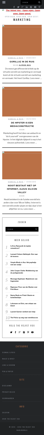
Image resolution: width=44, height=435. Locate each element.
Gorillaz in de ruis (22, 61)
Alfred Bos (25, 65)
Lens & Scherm (8, 365)
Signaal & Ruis (15, 58)
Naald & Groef (8, 359)
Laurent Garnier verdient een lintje (22, 312)
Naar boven (21, 430)
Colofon (6, 413)
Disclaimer (7, 386)
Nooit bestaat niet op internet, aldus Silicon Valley (22, 189)
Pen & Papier (7, 371)
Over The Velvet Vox (11, 419)
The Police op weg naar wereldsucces (24, 317)
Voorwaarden (8, 398)
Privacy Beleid (8, 392)
